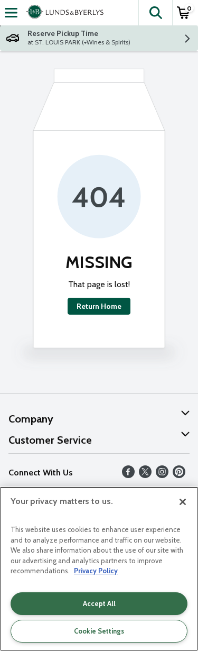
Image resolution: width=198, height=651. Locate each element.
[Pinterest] (179, 475)
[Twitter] (145, 475)
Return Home (99, 306)
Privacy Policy (96, 570)
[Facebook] (128, 475)
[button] (155, 12)
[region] (99, 569)
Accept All (99, 603)
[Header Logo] (63, 13)
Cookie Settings (99, 631)
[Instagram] (162, 475)
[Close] (182, 502)
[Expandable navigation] (11, 12)
